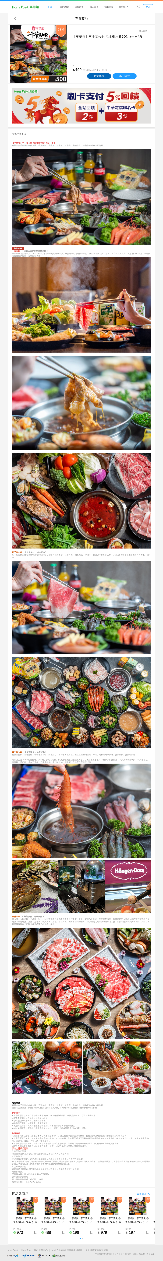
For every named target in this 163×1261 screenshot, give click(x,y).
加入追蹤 (143, 31)
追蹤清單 (79, 6)
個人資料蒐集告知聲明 (96, 1250)
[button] (80, 1238)
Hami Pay (26, 1250)
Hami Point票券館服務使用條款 (66, 1250)
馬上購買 (124, 76)
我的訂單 (94, 6)
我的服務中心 (41, 1250)
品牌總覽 (64, 6)
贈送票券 (99, 76)
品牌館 (122, 6)
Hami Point (12, 1250)
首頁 (49, 6)
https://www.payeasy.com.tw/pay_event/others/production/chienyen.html (63, 1108)
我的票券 (108, 6)
